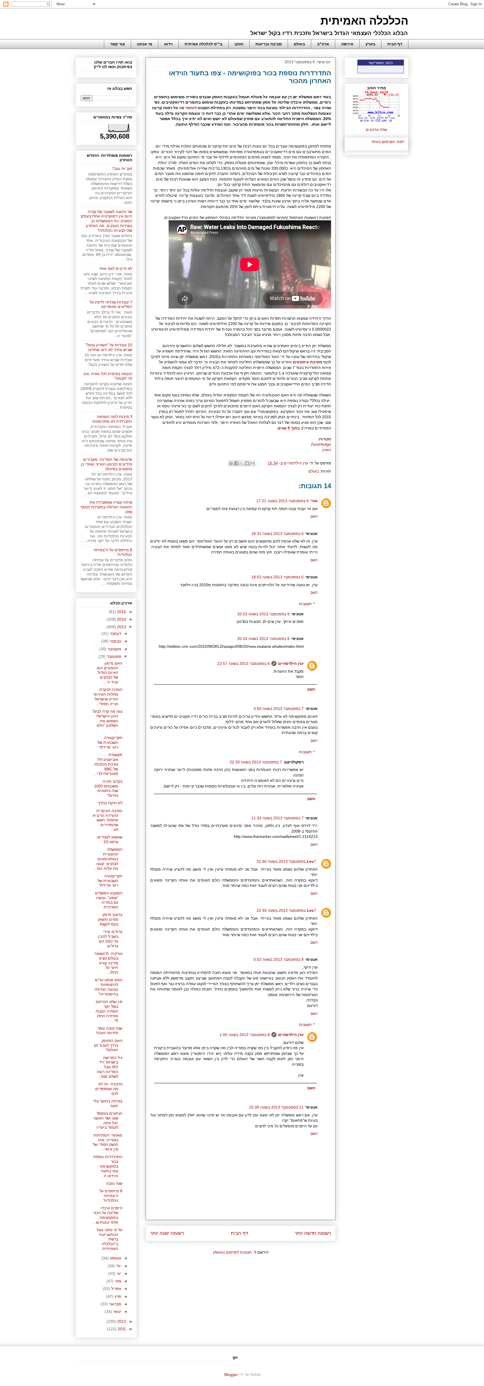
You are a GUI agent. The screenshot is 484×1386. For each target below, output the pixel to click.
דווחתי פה (188, 108)
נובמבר (114, 641)
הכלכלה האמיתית (364, 21)
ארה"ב (323, 44)
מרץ (117, 1296)
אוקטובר (113, 649)
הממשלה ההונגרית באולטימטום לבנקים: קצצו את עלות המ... (108, 858)
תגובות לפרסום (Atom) (232, 1252)
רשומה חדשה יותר (313, 1233)
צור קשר (117, 44)
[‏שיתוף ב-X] (242, 463)
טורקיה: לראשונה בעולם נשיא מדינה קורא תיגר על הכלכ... (108, 962)
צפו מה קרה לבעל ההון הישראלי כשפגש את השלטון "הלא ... (107, 720)
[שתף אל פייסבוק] (236, 463)
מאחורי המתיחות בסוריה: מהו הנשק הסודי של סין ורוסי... (107, 1142)
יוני (118, 1273)
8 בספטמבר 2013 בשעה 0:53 (278, 959)
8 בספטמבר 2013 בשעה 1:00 (245, 1034)
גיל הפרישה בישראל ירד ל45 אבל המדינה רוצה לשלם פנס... (109, 1067)
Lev (310, 861)
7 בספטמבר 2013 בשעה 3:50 (278, 708)
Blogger (231, 1374)
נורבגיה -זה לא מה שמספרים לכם (108, 1089)
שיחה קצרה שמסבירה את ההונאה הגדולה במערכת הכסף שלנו (106, 507)
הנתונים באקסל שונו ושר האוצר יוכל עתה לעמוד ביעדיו (107, 1120)
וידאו (168, 44)
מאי (117, 1281)
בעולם (299, 44)
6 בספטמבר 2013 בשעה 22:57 (243, 663)
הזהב (238, 44)
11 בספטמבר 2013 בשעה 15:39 (276, 1107)
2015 (121, 611)
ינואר (116, 1311)
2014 (121, 619)
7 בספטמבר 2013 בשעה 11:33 (277, 818)
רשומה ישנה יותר (167, 1233)
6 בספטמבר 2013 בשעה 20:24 (263, 638)
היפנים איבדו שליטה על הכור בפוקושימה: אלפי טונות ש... (107, 1215)
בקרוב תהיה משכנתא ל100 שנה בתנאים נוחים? (108, 788)
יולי (118, 1266)
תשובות (305, 604)
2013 (121, 627)
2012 (121, 1321)
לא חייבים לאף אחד (115, 268)
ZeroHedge (321, 444)
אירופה (347, 44)
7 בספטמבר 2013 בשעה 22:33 (256, 762)
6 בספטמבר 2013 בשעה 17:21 (282, 501)
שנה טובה (114, 1183)
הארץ (326, 450)
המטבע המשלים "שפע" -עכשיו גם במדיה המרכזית (108, 900)
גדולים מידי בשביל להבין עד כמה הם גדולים (110, 938)
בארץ (370, 44)
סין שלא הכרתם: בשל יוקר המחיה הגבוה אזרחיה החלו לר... (108, 1011)
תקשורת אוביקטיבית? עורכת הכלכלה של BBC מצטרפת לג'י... (107, 764)
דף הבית (394, 44)
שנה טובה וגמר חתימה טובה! (109, 1030)
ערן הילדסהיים (291, 663)
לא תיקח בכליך (110, 803)
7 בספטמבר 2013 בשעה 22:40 (286, 861)
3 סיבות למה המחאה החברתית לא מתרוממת (112, 419)
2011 (121, 1329)
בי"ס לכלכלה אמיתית (203, 44)
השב (314, 516)
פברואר (114, 1304)
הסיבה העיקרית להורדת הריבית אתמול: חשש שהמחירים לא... (107, 820)
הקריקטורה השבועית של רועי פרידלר (109, 742)
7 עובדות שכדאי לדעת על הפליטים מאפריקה (111, 304)
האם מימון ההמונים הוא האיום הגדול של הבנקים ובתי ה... (109, 672)
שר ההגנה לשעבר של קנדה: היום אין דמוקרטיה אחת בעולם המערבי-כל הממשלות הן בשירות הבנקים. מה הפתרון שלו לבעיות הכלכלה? (106, 221)
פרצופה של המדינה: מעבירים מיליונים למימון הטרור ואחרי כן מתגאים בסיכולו (106, 464)
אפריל (115, 1288)
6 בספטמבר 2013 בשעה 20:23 (263, 614)
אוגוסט (115, 1258)
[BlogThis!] (247, 463)
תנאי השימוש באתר (387, 141)
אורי (314, 501)
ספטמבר (113, 656)
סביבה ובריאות (268, 44)
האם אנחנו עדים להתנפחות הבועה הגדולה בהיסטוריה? (108, 987)
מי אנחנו (144, 44)
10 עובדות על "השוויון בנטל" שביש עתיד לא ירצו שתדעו (108, 347)
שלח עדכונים (376, 129)
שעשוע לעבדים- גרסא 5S (109, 839)
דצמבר (115, 633)
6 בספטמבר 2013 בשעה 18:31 (277, 533)
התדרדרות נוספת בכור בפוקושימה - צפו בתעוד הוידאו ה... (107, 1166)
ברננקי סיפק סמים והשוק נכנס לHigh (110, 919)
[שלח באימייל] (252, 463)
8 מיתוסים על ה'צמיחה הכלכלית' (110, 1196)
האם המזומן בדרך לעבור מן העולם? (108, 1045)
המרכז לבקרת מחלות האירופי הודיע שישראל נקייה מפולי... (107, 696)
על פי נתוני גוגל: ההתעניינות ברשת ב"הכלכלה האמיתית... (109, 1239)
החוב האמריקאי (381, 63)
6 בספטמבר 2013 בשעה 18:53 (277, 577)
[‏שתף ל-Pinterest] (231, 463)
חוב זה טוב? (122, 168)
